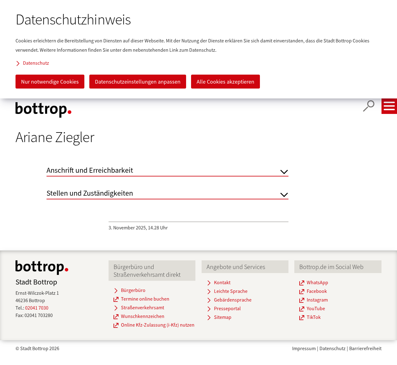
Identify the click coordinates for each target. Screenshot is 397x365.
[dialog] (198, 49)
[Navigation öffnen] (389, 106)
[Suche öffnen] (369, 106)
